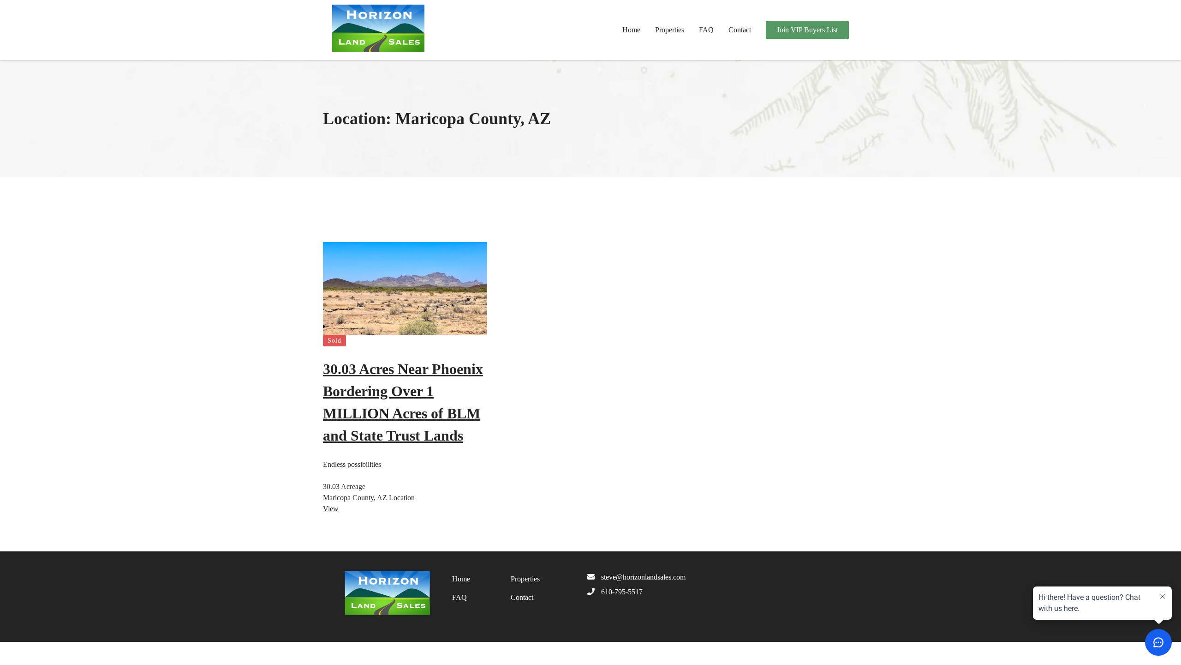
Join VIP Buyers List (807, 30)
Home (631, 30)
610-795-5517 (622, 592)
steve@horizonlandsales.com (643, 577)
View (331, 509)
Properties (669, 30)
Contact (739, 30)
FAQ (706, 30)
